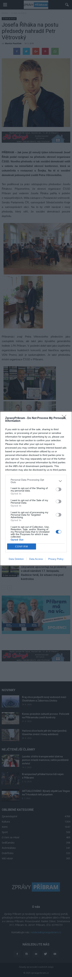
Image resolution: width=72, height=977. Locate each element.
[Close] (65, 418)
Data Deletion (16, 559)
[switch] (58, 489)
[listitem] (36, 481)
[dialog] (36, 488)
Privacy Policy (55, 559)
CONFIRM (21, 546)
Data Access (36, 559)
